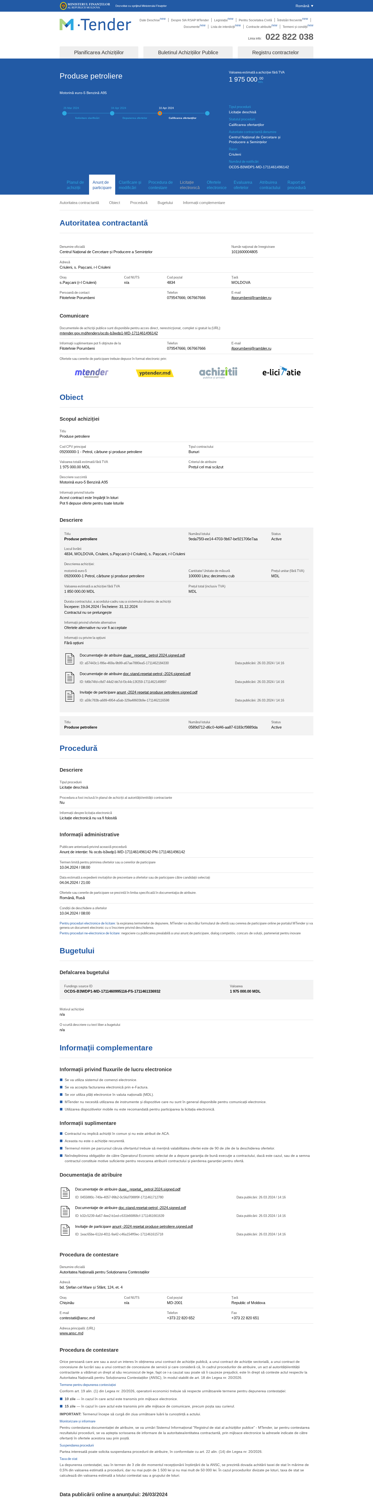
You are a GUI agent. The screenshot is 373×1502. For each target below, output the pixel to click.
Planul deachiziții (75, 184)
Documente (195, 27)
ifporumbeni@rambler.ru (251, 297)
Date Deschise (153, 20)
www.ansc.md (71, 1333)
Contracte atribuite (261, 27)
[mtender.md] (91, 374)
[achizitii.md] (218, 373)
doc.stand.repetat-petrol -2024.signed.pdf (157, 673)
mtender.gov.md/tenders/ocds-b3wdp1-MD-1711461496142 (109, 333)
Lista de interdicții (226, 27)
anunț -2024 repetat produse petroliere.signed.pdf (157, 692)
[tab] (74, 185)
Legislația (223, 20)
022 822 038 (289, 36)
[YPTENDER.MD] (155, 374)
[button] (304, 6)
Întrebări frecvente (292, 20)
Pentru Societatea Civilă (255, 20)
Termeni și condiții (298, 27)
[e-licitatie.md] (282, 374)
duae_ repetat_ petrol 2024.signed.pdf (154, 655)
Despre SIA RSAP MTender (190, 20)
